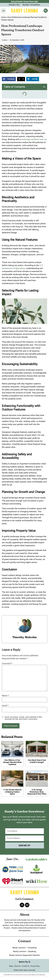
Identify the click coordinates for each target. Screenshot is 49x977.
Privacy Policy (35, 966)
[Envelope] (27, 905)
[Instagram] (22, 905)
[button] (3, 11)
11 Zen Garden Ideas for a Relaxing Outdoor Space (12, 792)
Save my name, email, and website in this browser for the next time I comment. (23, 718)
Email (5, 706)
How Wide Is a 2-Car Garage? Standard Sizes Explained (12, 762)
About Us (17, 966)
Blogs (11, 966)
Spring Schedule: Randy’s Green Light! (24, 1)
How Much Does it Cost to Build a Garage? (37, 761)
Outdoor (5, 40)
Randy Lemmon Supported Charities (24, 955)
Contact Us (25, 966)
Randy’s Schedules (31, 5)
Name (5, 696)
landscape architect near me (34, 139)
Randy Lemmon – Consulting (24, 948)
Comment (7, 663)
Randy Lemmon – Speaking (24, 951)
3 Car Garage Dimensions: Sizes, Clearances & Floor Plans (36, 792)
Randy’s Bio (14, 5)
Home (3, 17)
